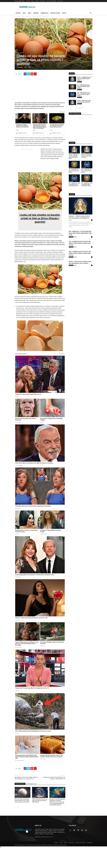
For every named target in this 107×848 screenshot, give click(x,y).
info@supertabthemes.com (47, 837)
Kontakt (37, 1)
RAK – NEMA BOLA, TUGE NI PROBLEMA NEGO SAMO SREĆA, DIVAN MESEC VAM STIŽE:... (80, 233)
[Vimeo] (78, 830)
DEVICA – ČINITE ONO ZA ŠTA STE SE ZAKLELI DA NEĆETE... (86, 156)
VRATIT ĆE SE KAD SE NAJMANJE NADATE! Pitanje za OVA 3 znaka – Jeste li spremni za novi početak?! (22, 800)
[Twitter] (74, 830)
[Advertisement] (40, 90)
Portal (70, 220)
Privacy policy (60, 1)
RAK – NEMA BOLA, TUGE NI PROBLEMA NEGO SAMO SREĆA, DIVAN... (74, 184)
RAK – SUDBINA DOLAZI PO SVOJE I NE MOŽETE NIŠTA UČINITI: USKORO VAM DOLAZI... (80, 253)
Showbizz (36, 13)
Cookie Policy (42, 1)
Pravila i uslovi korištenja (51, 1)
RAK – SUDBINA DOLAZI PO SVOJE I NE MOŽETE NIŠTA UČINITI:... (83, 94)
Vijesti (29, 13)
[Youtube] (86, 830)
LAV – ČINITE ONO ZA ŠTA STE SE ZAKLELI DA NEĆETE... (74, 171)
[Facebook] (70, 830)
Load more (80, 108)
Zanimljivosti (44, 13)
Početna (28, 1)
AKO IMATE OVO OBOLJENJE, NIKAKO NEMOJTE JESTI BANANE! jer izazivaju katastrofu (26, 778)
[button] (90, 13)
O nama (32, 1)
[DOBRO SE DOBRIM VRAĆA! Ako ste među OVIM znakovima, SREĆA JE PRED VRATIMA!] (40, 792)
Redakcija (20, 67)
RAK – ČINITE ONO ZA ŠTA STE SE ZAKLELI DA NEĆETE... (86, 171)
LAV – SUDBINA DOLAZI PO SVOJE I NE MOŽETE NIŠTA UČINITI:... (83, 86)
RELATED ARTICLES (20, 784)
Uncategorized (18, 797)
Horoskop (79, 81)
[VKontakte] (82, 830)
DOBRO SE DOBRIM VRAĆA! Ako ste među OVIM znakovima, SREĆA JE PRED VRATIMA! (39, 800)
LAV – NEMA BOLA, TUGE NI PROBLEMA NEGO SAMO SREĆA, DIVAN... (86, 184)
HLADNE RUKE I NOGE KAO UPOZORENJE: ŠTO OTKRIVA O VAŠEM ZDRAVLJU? (54, 778)
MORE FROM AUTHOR (31, 784)
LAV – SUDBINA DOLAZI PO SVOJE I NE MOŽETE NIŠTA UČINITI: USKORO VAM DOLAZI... (80, 243)
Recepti (64, 13)
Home (16, 16)
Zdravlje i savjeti (55, 13)
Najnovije (34, 797)
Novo (24, 13)
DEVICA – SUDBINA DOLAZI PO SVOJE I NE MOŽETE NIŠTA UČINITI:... (84, 79)
